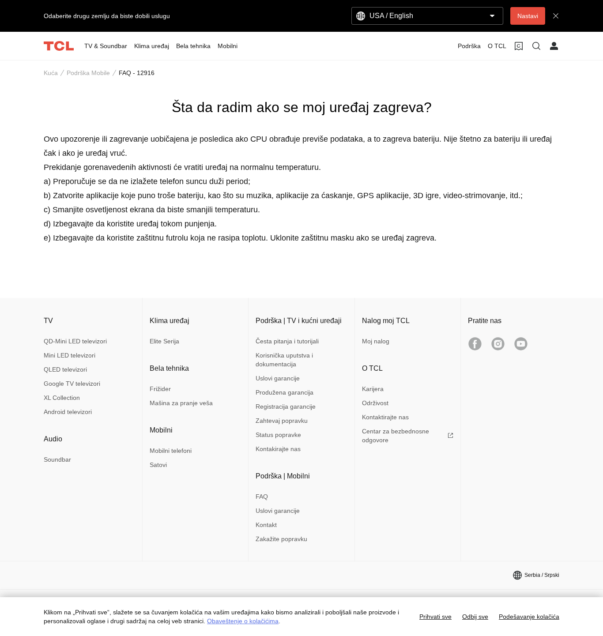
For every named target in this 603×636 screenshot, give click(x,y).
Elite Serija (164, 341)
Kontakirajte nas (278, 448)
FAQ (262, 496)
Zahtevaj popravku (282, 420)
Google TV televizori (72, 383)
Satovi (158, 464)
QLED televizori (65, 369)
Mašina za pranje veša (181, 402)
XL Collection (62, 397)
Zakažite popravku (281, 538)
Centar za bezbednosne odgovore (395, 436)
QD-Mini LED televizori (75, 341)
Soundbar (57, 459)
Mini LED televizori (69, 355)
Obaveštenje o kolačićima (243, 621)
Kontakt (266, 524)
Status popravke (278, 434)
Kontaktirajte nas (385, 417)
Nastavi (527, 15)
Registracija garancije (286, 406)
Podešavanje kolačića (529, 616)
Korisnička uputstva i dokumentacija (284, 360)
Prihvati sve (435, 616)
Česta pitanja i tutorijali (287, 341)
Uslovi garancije (278, 378)
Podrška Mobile (88, 72)
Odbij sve (475, 616)
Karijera (373, 388)
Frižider (160, 388)
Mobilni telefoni (171, 450)
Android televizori (68, 411)
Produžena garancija (284, 392)
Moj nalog (375, 341)
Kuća (51, 72)
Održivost (375, 402)
